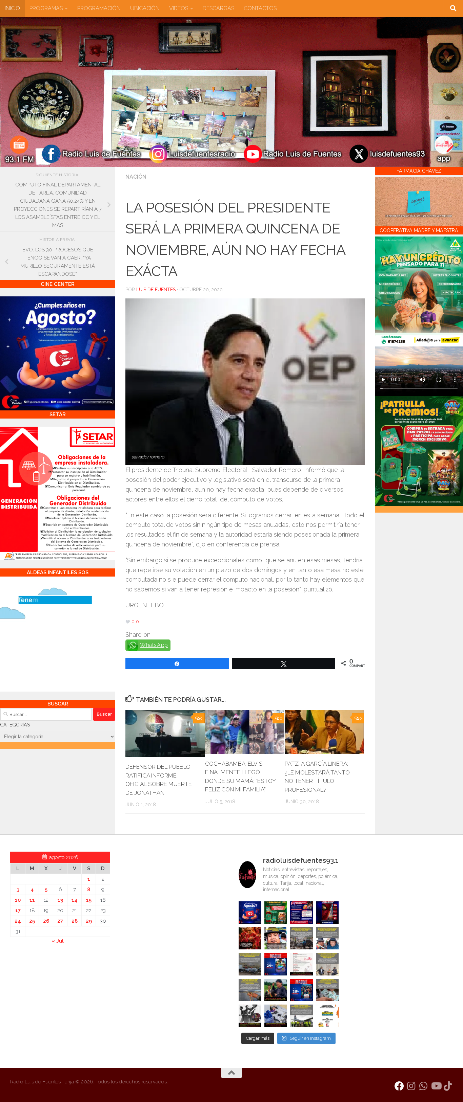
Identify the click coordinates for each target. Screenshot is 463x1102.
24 (18, 921)
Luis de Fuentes (156, 289)
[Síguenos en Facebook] (399, 1086)
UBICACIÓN (145, 8)
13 (60, 900)
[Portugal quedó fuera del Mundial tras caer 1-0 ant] (250, 938)
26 (46, 921)
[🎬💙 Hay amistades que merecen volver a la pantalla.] (301, 912)
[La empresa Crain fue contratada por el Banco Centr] (250, 964)
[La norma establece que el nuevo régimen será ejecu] (327, 990)
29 (89, 921)
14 (75, 900)
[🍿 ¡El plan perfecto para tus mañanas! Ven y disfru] (301, 990)
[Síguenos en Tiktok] (448, 1086)
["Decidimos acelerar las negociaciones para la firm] (327, 964)
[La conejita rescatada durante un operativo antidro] (275, 1016)
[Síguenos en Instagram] (411, 1086)
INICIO (12, 8)
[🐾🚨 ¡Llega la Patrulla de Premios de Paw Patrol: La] (275, 912)
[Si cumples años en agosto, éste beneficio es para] (250, 912)
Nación (135, 177)
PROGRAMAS (46, 8)
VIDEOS (178, 8)
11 (32, 900)
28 (75, 921)
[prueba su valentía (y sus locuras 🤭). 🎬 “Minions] (327, 1016)
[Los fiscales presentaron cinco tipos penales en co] (275, 938)
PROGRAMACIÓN (99, 8)
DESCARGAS (218, 8)
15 (89, 900)
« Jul (58, 941)
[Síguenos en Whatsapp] (423, 1086)
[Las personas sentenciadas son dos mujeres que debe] (250, 990)
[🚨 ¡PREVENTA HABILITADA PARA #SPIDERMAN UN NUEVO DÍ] (327, 912)
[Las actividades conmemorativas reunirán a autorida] (301, 964)
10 (18, 900)
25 (32, 921)
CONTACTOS (260, 8)
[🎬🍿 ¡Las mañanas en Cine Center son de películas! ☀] (275, 964)
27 (60, 921)
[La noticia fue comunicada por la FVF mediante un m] (250, 1016)
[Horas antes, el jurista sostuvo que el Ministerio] (327, 938)
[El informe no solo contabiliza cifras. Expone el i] (301, 938)
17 (18, 910)
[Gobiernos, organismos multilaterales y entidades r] (301, 1016)
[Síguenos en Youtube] (436, 1086)
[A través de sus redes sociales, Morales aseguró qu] (275, 990)
